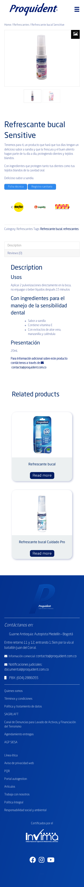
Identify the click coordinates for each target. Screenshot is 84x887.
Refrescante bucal (51, 229)
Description (14, 245)
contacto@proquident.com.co (28, 367)
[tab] (42, 245)
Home (7, 24)
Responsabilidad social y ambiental (25, 810)
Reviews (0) (15, 253)
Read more (42, 475)
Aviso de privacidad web (19, 763)
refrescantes (71, 229)
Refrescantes (21, 24)
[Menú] (77, 9)
